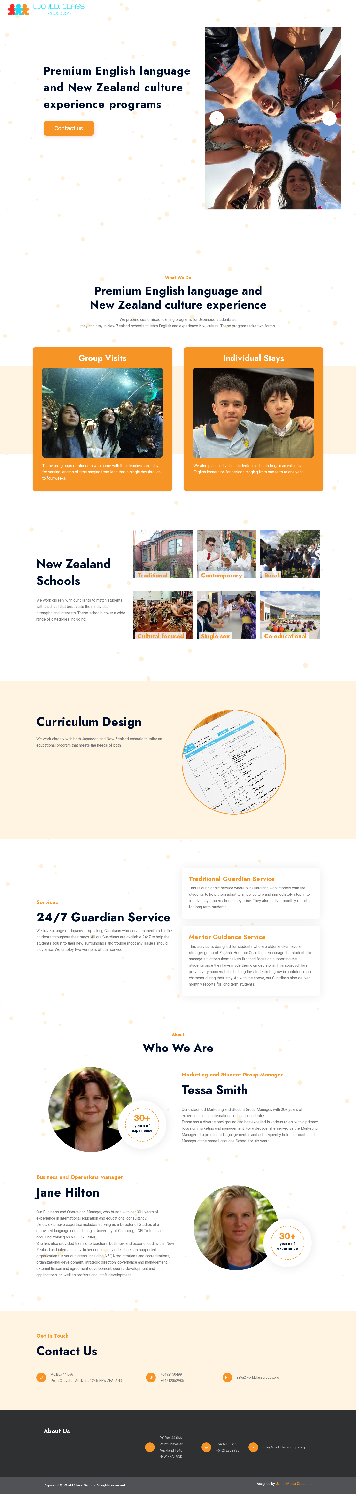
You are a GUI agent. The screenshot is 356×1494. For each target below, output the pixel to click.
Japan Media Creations (294, 1483)
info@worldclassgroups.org (258, 1377)
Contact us (68, 128)
